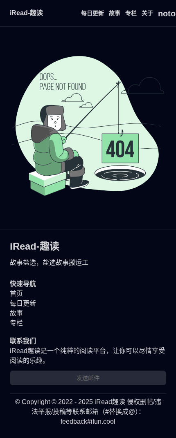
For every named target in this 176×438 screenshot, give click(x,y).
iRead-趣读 (26, 12)
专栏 (131, 13)
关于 (147, 13)
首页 (16, 293)
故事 (114, 13)
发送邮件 (88, 378)
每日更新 (92, 13)
